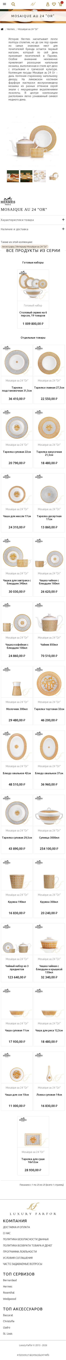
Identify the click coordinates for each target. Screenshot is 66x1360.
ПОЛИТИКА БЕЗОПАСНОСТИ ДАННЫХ (26, 1239)
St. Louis (7, 1333)
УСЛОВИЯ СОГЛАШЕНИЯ (18, 1257)
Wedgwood (9, 1298)
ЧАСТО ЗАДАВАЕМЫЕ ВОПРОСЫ (22, 1263)
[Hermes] (8, 203)
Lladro (6, 1327)
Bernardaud (10, 1280)
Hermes (7, 1286)
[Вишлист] (54, 4)
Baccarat (8, 1315)
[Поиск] (13, 4)
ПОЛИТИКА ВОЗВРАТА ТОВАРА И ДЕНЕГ (27, 1245)
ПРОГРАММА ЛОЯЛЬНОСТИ (20, 1251)
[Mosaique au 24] (33, 165)
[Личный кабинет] (47, 4)
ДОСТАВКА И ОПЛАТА (16, 1227)
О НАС (7, 1233)
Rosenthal (8, 1292)
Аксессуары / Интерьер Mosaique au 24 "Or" (24, 246)
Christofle (8, 1321)
